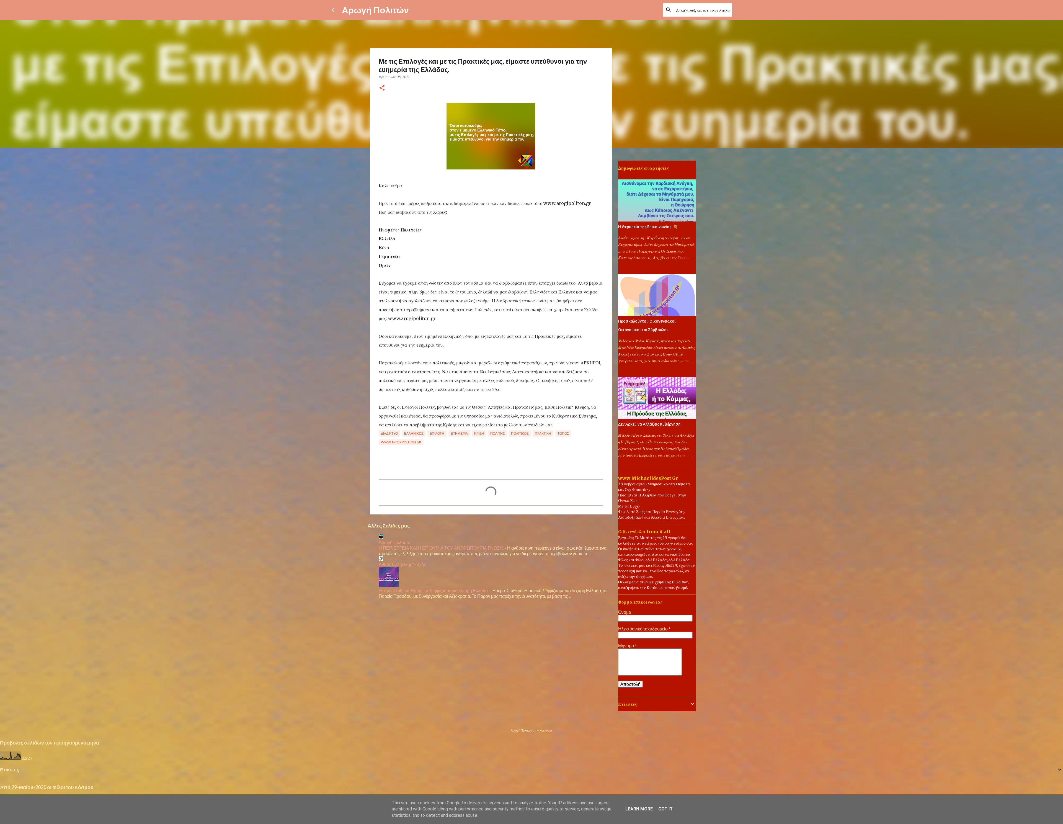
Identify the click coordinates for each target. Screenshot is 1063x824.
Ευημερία (459, 433)
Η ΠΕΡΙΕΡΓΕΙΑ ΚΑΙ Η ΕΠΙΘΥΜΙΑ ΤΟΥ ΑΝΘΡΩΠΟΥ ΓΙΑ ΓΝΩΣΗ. (441, 547)
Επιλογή (437, 433)
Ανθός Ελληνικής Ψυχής (402, 564)
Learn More (639, 809)
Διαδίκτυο (389, 433)
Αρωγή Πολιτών (375, 9)
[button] (382, 88)
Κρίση (479, 433)
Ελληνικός (413, 433)
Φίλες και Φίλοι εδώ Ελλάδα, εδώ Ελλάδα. (654, 559)
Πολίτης (497, 433)
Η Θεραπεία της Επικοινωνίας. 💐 (648, 227)
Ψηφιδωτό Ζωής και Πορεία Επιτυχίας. (651, 511)
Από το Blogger (535, 719)
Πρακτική (543, 433)
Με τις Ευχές (629, 506)
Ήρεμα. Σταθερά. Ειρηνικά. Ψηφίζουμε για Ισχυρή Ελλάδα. (434, 590)
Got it (665, 809)
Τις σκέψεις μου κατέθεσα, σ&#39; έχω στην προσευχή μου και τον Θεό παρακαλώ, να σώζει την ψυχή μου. (656, 571)
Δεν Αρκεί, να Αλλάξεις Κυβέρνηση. (649, 424)
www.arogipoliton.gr (401, 442)
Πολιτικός (519, 433)
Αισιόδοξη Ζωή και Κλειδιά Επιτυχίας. (651, 517)
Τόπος (563, 433)
